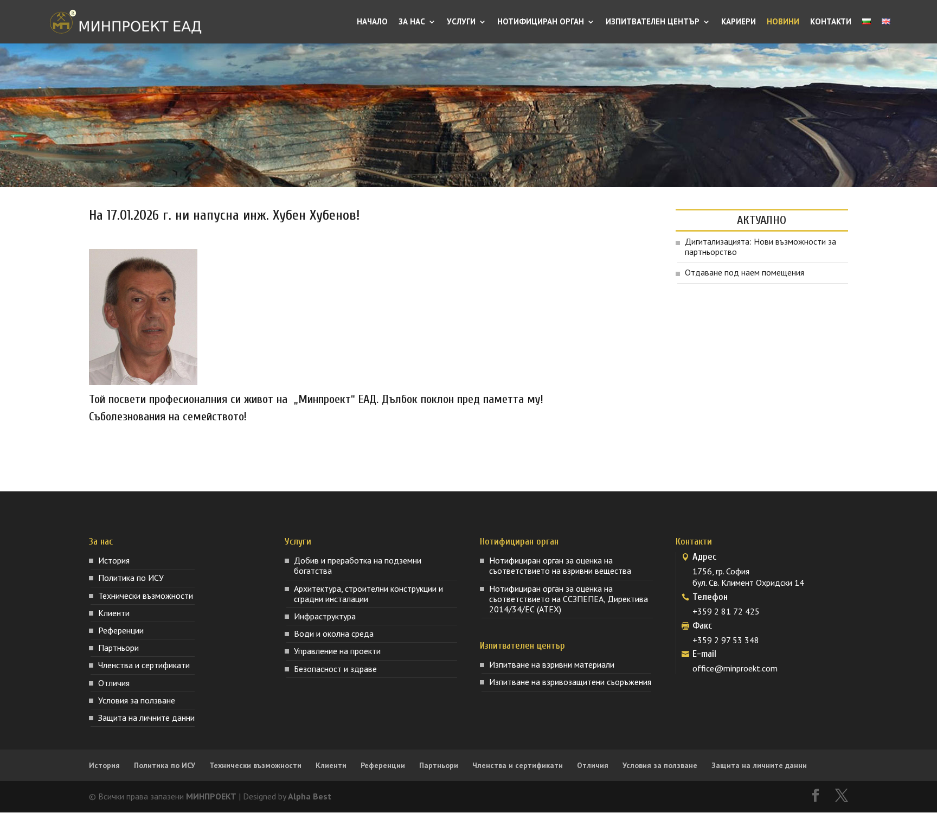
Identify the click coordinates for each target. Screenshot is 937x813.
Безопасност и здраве (335, 668)
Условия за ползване (136, 700)
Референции (121, 630)
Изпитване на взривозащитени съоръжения (570, 681)
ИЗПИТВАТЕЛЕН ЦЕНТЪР (652, 22)
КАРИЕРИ (738, 22)
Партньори (118, 647)
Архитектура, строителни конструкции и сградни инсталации (368, 593)
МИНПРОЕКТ (211, 796)
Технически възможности (145, 595)
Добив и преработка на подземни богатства (357, 565)
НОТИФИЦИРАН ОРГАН (540, 22)
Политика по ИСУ (131, 577)
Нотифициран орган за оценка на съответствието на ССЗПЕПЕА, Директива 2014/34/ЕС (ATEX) (568, 598)
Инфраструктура (325, 616)
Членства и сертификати (144, 665)
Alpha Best (309, 796)
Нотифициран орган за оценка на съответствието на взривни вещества (560, 565)
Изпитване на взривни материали (551, 664)
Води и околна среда (334, 633)
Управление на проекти (337, 650)
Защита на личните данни (146, 717)
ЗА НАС (412, 22)
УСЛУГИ (461, 22)
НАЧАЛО (372, 22)
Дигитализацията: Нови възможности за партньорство (760, 246)
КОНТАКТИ (830, 22)
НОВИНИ (783, 22)
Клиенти (114, 612)
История (114, 560)
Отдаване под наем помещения (744, 272)
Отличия (114, 682)
